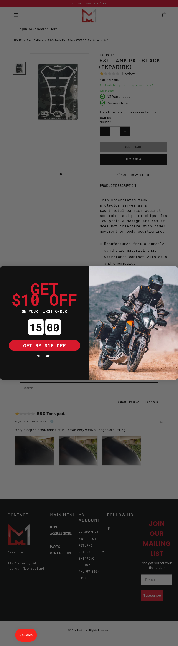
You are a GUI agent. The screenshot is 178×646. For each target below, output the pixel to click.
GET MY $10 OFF (44, 345)
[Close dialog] (5, 271)
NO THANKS (44, 356)
